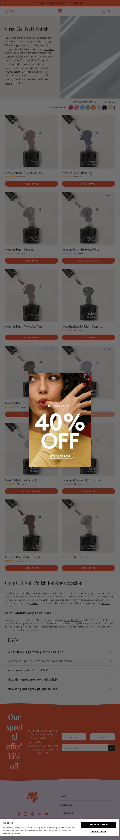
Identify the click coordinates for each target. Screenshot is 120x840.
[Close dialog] (87, 377)
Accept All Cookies (98, 825)
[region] (59, 829)
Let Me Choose (98, 832)
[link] (60, 420)
